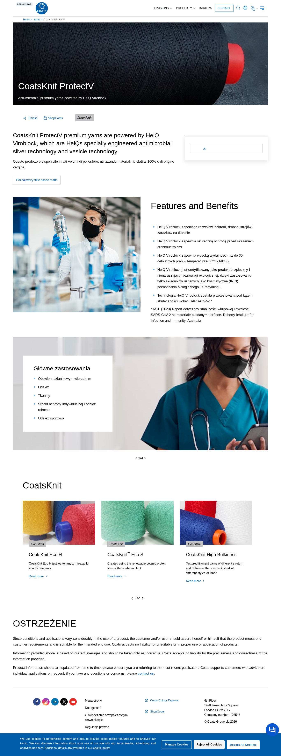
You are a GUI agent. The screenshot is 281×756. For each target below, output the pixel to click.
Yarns (37, 19)
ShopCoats (55, 118)
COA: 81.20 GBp (24, 4)
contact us (146, 673)
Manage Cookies (176, 744)
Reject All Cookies (209, 744)
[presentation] (138, 458)
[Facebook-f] (37, 702)
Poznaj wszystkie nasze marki (36, 180)
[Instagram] (46, 702)
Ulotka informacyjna (229, 148)
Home (26, 19)
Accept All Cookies (243, 744)
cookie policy (101, 747)
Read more (36, 576)
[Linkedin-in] (55, 702)
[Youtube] (73, 702)
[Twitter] (64, 702)
